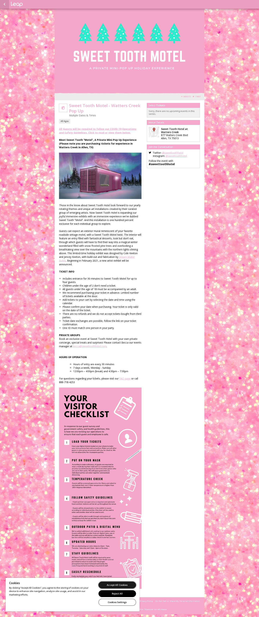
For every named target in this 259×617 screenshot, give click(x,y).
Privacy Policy (146, 601)
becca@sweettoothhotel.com (90, 346)
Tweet (198, 97)
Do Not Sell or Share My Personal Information (178, 601)
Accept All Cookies (117, 585)
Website (187, 97)
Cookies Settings (117, 602)
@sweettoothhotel (172, 152)
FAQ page (125, 378)
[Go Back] (4, 4)
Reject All (117, 593)
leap (28, 4)
